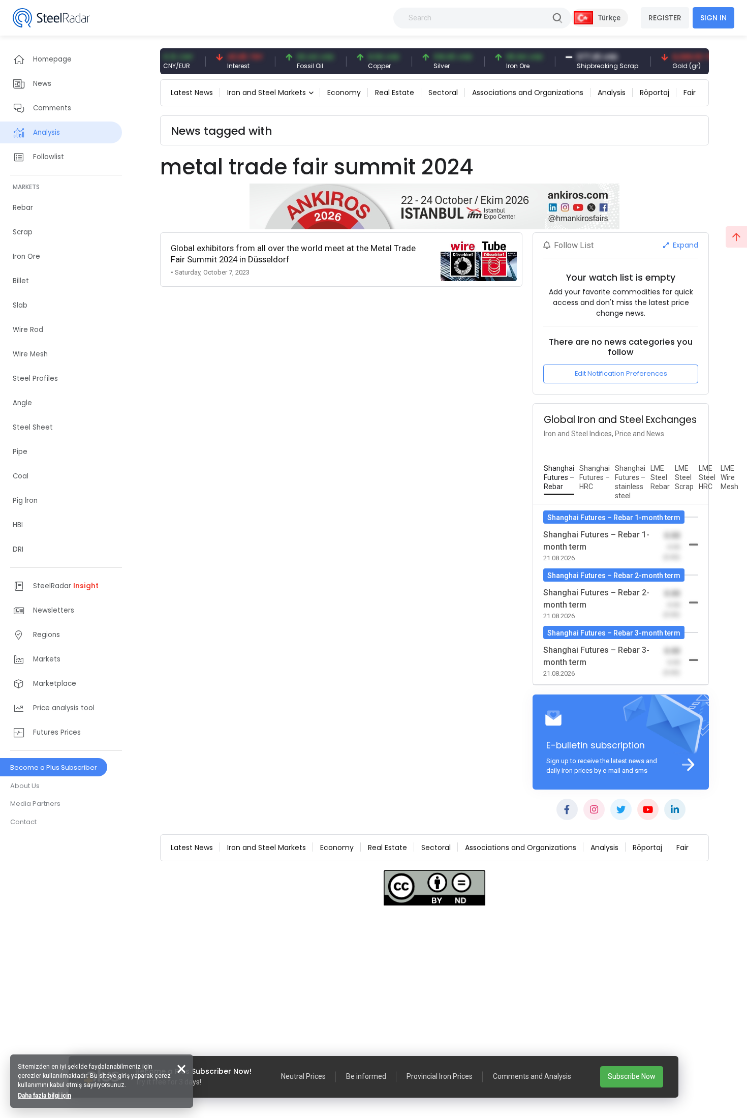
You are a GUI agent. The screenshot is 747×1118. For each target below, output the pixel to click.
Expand (684, 245)
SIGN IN (713, 18)
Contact (23, 822)
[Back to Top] (736, 237)
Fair (689, 92)
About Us (25, 786)
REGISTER (664, 18)
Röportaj (654, 92)
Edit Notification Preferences (621, 373)
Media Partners (35, 803)
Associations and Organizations (527, 92)
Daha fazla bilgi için (44, 1095)
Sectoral (443, 92)
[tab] (559, 478)
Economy (344, 92)
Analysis (612, 92)
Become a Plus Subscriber (53, 767)
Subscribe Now (632, 1076)
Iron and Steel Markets (266, 92)
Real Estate (394, 92)
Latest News (192, 92)
